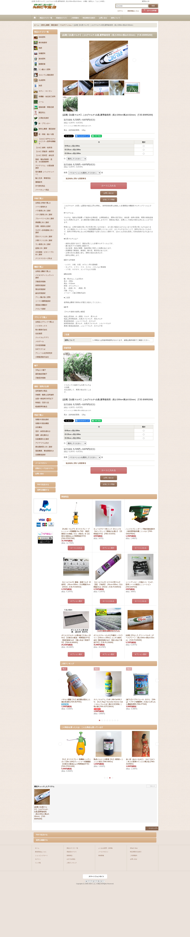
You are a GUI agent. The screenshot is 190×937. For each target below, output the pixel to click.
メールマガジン (41, 463)
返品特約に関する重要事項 (76, 178)
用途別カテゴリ (72, 852)
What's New (134, 848)
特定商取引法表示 (135, 852)
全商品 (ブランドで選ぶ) (44, 322)
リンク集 (38, 862)
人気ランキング (72, 862)
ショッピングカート (41, 855)
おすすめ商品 (71, 859)
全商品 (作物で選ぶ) (42, 203)
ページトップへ (153, 828)
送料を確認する (43, 490)
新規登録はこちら (133, 11)
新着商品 (69, 855)
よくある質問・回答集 (105, 848)
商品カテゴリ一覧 (72, 848)
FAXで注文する (43, 485)
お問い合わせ (109, 193)
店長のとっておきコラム (44, 468)
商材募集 (101, 855)
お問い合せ (39, 474)
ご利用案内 (133, 855)
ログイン (120, 11)
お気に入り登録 (109, 200)
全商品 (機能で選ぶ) (42, 271)
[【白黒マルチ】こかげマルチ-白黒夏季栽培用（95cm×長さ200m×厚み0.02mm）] (108, 60)
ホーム (37, 848)
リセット (152, 786)
